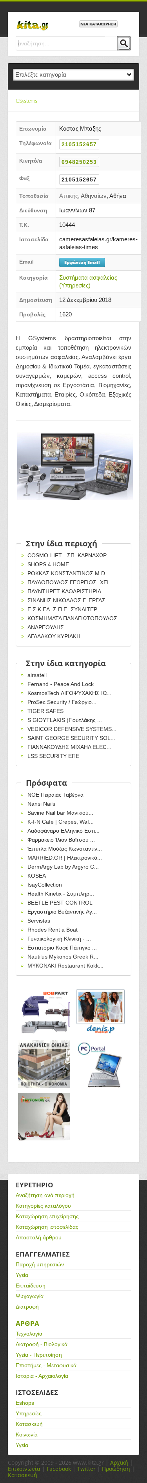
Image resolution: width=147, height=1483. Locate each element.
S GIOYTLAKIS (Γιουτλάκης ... (64, 720)
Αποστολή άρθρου (39, 1237)
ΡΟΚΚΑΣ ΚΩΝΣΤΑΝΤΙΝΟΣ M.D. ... (70, 573)
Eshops (25, 1403)
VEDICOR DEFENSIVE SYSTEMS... (71, 729)
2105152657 (79, 144)
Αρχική (119, 1462)
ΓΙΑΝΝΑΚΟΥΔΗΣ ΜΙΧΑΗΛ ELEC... (69, 747)
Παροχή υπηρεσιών (40, 1264)
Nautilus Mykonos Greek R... (62, 956)
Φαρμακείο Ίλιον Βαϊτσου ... (61, 840)
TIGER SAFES (45, 711)
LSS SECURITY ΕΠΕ (53, 756)
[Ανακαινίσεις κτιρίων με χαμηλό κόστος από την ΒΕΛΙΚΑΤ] (44, 1064)
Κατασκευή (29, 1424)
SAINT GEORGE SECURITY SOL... (71, 738)
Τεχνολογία (29, 1333)
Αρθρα (27, 1323)
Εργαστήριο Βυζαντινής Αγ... (62, 911)
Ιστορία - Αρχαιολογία (42, 1376)
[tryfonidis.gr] (44, 1116)
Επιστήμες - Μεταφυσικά (46, 1365)
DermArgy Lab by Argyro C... (63, 867)
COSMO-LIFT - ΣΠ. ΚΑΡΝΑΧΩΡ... (69, 555)
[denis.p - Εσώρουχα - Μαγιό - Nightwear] (101, 1011)
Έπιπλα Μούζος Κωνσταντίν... (64, 849)
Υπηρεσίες (29, 1413)
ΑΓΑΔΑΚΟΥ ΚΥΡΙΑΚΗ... (56, 636)
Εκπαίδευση (30, 1285)
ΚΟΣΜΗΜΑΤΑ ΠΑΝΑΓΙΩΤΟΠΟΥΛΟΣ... (74, 618)
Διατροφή (27, 1306)
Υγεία (22, 1275)
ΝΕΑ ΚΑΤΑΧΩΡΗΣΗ (98, 24)
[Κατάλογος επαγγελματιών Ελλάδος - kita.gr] (32, 23)
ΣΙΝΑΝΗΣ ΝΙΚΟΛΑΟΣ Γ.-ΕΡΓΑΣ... (68, 600)
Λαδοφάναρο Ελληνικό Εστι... (63, 831)
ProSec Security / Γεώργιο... (61, 702)
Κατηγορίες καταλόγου (43, 1206)
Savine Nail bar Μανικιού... (60, 813)
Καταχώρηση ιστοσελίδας (47, 1227)
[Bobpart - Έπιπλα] (44, 1011)
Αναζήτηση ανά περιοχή (45, 1195)
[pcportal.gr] (101, 1064)
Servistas (38, 920)
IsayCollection (44, 885)
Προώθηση (116, 1468)
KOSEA (36, 876)
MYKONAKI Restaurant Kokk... (65, 965)
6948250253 (79, 162)
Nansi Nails (41, 804)
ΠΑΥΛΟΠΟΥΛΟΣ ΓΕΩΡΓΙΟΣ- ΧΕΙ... (70, 582)
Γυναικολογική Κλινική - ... (59, 938)
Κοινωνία (27, 1434)
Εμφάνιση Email (82, 262)
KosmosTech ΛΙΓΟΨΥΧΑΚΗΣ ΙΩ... (69, 693)
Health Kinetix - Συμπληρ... (60, 894)
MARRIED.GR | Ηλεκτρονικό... (64, 858)
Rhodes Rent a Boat (52, 929)
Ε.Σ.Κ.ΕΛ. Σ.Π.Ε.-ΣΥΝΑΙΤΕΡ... (64, 609)
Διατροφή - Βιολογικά (41, 1344)
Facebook (59, 1468)
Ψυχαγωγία (30, 1296)
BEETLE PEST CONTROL (60, 902)
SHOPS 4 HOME (48, 564)
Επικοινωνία (24, 1468)
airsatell (37, 675)
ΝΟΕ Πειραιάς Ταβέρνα (55, 795)
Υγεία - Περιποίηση (39, 1355)
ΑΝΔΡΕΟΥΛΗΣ (45, 627)
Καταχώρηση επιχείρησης (47, 1216)
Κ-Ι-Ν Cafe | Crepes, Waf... (60, 822)
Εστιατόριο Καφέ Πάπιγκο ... (62, 947)
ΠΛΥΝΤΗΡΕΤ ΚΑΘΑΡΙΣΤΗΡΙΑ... (66, 591)
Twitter (86, 1468)
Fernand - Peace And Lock (60, 684)
